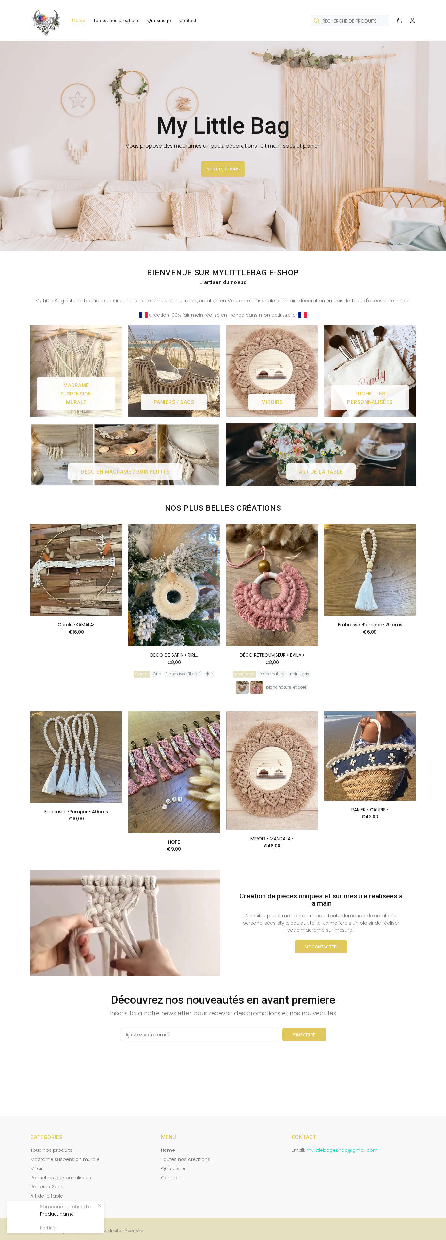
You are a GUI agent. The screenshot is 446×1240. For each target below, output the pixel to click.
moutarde (245, 674)
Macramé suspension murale (65, 1159)
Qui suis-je (173, 1168)
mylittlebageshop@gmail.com (342, 1150)
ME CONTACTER (321, 947)
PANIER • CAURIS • (370, 809)
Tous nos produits (51, 1150)
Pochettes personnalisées (60, 1177)
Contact (170, 1177)
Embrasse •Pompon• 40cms (76, 811)
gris (305, 674)
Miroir (36, 1168)
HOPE (174, 842)
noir (293, 674)
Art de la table (46, 1196)
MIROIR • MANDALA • (272, 838)
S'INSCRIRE (304, 1035)
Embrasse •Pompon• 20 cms (370, 624)
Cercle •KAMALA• (76, 624)
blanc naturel (272, 674)
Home (168, 1150)
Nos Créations (223, 169)
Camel (142, 674)
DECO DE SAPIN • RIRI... (174, 655)
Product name (57, 1214)
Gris (157, 674)
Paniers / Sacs (46, 1187)
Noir (209, 674)
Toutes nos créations (185, 1159)
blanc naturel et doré (286, 687)
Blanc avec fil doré (183, 674)
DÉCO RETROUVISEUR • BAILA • (272, 655)
